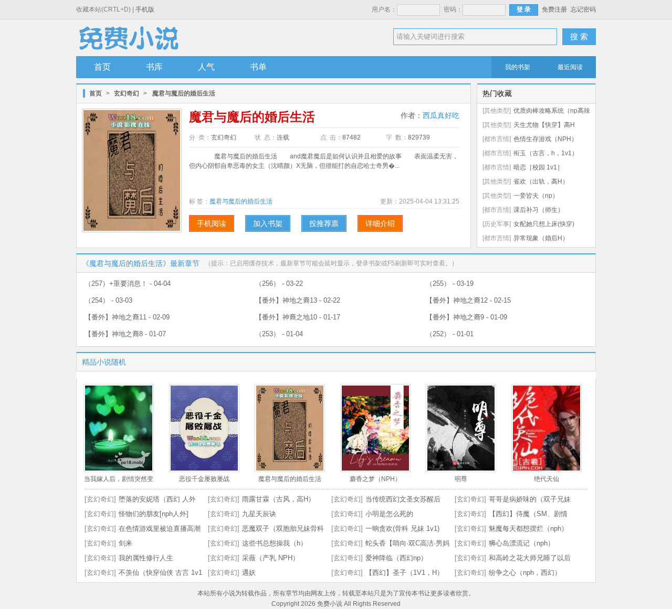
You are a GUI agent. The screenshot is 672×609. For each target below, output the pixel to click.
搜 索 (579, 36)
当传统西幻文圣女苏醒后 (402, 499)
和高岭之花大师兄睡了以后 (530, 558)
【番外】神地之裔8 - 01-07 (125, 334)
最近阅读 (570, 67)
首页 (102, 66)
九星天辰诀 (259, 514)
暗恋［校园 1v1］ (538, 167)
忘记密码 (583, 9)
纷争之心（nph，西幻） (525, 572)
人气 (206, 66)
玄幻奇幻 (126, 93)
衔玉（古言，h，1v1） (545, 153)
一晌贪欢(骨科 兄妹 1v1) (402, 528)
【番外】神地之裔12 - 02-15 (468, 300)
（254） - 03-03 (108, 300)
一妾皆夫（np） (536, 195)
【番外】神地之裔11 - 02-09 (127, 317)
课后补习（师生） (538, 209)
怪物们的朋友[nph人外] (153, 514)
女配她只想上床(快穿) (543, 224)
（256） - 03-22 (279, 283)
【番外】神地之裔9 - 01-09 (466, 317)
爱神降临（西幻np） (396, 558)
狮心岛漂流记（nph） (521, 543)
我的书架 (517, 67)
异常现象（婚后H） (541, 238)
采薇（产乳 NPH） (270, 558)
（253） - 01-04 (279, 334)
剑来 (125, 543)
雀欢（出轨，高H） (541, 181)
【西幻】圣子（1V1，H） (404, 572)
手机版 (144, 9)
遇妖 (249, 572)
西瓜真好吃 (441, 115)
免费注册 (554, 9)
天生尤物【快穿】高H (544, 125)
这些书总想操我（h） (274, 543)
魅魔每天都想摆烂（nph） (528, 528)
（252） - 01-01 (450, 334)
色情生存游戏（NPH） (545, 139)
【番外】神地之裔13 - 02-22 (297, 300)
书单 (258, 66)
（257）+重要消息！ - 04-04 (128, 283)
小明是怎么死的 (389, 514)
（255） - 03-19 (450, 283)
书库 (154, 66)
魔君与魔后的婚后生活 (240, 201)
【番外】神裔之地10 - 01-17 (297, 317)
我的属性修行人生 (146, 558)
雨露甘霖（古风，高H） (278, 499)
